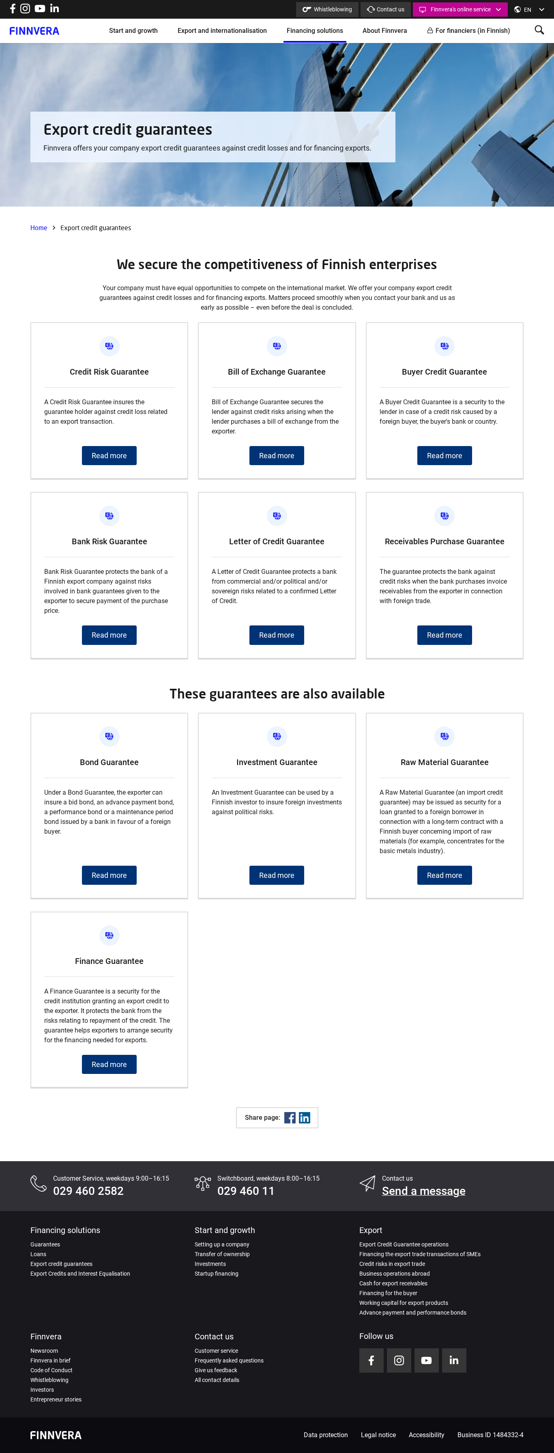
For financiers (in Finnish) (473, 30)
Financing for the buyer (388, 1293)
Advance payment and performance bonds (412, 1312)
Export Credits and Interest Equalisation (80, 1273)
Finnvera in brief (50, 1360)
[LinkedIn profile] (54, 11)
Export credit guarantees (61, 1264)
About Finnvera (385, 30)
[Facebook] (289, 1117)
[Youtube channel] (39, 11)
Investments (210, 1264)
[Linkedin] (304, 1117)
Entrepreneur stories (56, 1399)
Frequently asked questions (229, 1360)
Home (38, 227)
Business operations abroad (394, 1273)
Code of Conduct (51, 1370)
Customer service (216, 1350)
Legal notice (378, 1435)
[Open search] (539, 30)
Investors (42, 1389)
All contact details (217, 1380)
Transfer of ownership (222, 1254)
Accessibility (426, 1435)
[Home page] (34, 31)
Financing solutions (315, 30)
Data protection (326, 1435)
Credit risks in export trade (392, 1264)
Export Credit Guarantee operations (404, 1244)
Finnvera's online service (461, 9)
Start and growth (133, 30)
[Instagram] (25, 11)
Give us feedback (216, 1370)
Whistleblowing (333, 9)
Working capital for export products (403, 1303)
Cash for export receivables (393, 1283)
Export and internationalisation (222, 30)
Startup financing (216, 1273)
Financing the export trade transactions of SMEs (420, 1254)
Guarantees (45, 1244)
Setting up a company (222, 1244)
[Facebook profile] (13, 11)
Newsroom (44, 1350)
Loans (38, 1254)
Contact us (390, 9)
